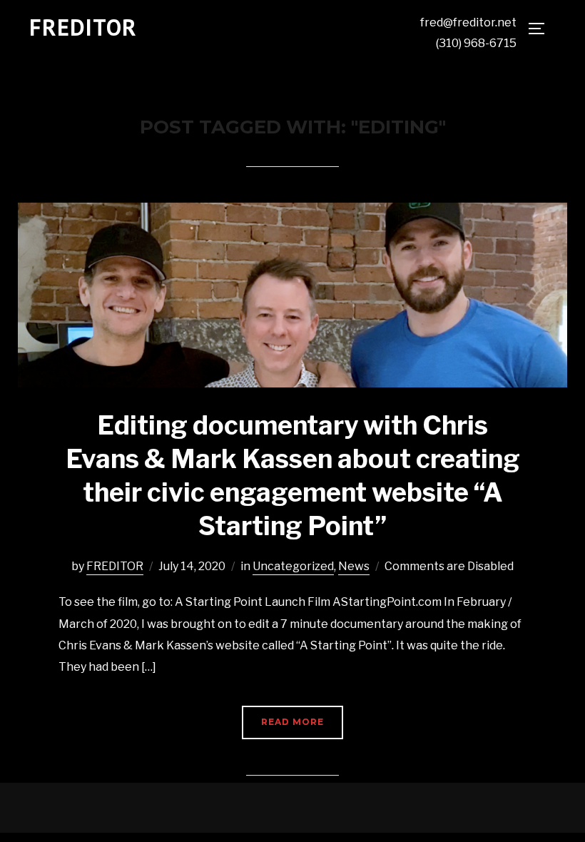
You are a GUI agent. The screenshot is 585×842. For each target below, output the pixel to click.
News (354, 566)
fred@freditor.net (468, 22)
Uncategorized (293, 566)
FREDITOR (83, 27)
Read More (292, 721)
